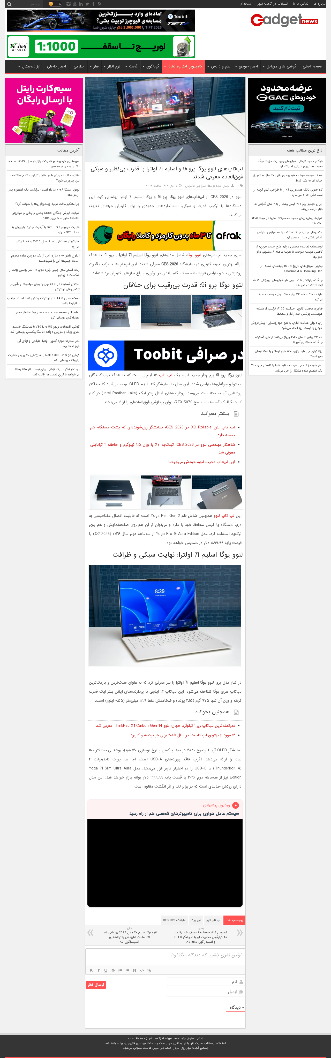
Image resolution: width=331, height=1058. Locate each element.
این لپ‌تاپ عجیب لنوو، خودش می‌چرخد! (201, 462)
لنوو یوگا (195, 255)
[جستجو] (9, 4)
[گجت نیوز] (284, 28)
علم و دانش (220, 66)
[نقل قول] (134, 971)
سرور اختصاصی (169, 1048)
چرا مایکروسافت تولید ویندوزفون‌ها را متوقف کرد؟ (47, 204)
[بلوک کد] (142, 971)
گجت (133, 66)
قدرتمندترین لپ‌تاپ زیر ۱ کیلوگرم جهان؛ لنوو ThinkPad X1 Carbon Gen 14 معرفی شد (165, 726)
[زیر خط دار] (105, 971)
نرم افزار (114, 66)
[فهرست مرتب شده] (120, 971)
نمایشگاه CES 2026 (174, 920)
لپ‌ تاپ (165, 375)
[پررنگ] (91, 971)
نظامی (79, 66)
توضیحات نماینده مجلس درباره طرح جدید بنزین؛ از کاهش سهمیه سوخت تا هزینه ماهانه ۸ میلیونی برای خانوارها (289, 251)
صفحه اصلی (312, 66)
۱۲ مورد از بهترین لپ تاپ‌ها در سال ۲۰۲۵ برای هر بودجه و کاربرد (183, 735)
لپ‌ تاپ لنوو (224, 516)
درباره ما (320, 3)
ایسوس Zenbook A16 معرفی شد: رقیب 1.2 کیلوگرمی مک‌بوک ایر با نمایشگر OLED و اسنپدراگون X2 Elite (201, 935)
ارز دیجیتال (31, 66)
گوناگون (152, 66)
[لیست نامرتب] (127, 971)
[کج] (98, 971)
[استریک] (113, 971)
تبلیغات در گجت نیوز (273, 3)
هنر (96, 66)
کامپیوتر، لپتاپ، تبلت (185, 66)
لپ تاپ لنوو (213, 920)
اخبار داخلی (56, 66)
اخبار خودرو (248, 66)
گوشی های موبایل (281, 66)
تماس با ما (301, 3)
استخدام (246, 3)
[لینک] (149, 971)
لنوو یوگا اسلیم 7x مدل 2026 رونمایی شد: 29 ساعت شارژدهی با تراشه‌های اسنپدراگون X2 (129, 935)
